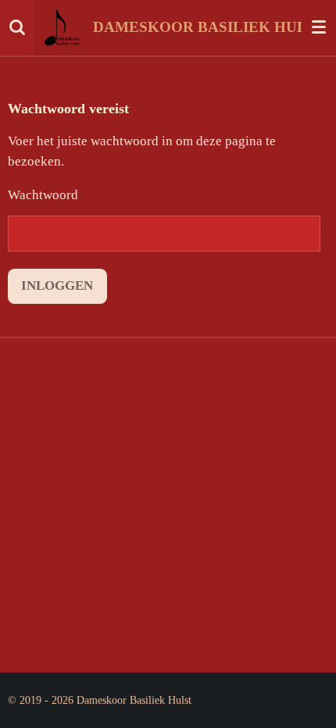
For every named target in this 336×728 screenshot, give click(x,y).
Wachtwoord (43, 194)
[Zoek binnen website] (17, 27)
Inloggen (57, 285)
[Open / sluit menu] (319, 27)
